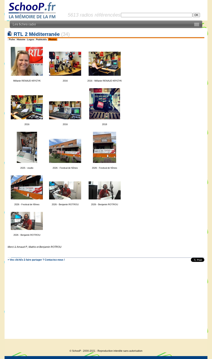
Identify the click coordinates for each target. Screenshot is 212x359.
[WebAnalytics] (199, 344)
